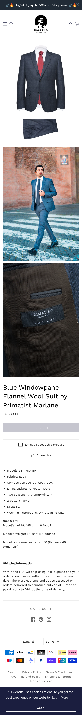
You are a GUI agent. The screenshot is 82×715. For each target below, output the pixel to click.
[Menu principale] (5, 24)
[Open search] (11, 24)
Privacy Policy (31, 672)
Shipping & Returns (58, 676)
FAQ (13, 676)
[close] (77, 4)
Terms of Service (41, 681)
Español (28, 641)
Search (12, 672)
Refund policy (30, 676)
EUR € (50, 641)
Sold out (41, 427)
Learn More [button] (60, 697)
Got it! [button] (41, 707)
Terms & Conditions (59, 672)
